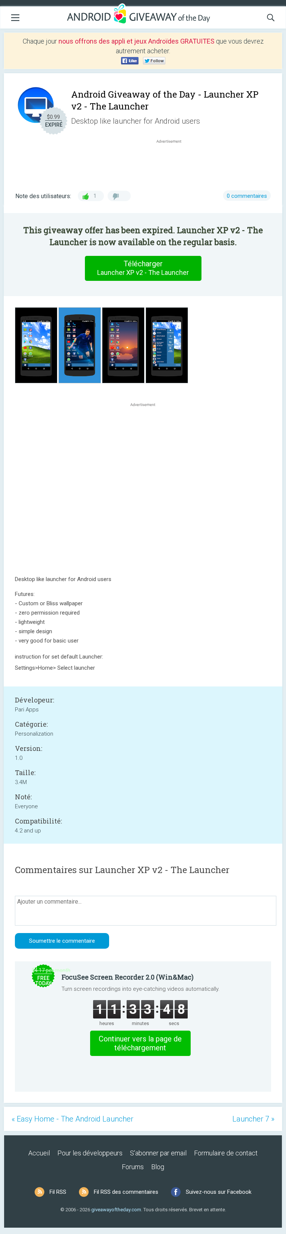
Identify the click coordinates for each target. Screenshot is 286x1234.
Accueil (39, 1153)
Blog (157, 1167)
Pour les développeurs (90, 1153)
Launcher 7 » (253, 1118)
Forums (133, 1167)
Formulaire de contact (226, 1153)
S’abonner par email (158, 1153)
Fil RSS (58, 1192)
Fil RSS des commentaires (126, 1192)
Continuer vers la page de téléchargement (140, 1043)
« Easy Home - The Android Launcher (72, 1118)
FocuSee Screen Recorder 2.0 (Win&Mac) (127, 977)
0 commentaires (247, 196)
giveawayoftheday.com (116, 1209)
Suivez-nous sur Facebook (218, 1192)
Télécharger (143, 267)
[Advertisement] (173, 162)
